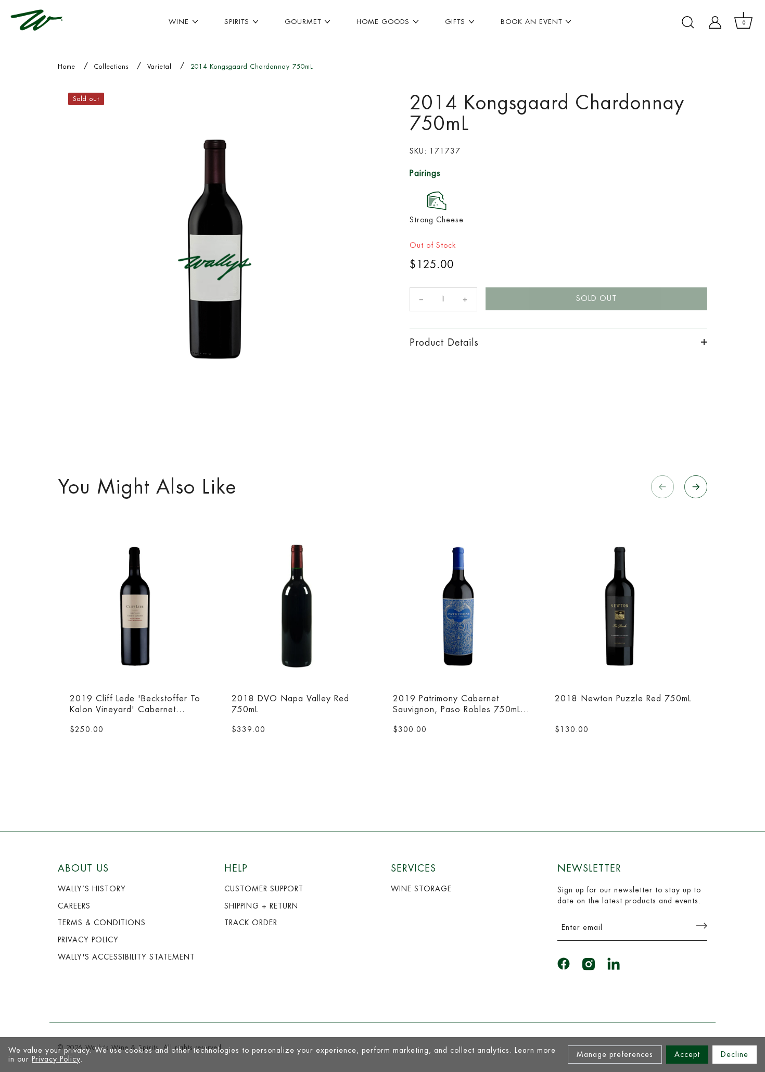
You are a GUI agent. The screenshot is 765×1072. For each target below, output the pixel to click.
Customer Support (263, 888)
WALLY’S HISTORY (92, 888)
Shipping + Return (261, 906)
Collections (111, 66)
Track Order (250, 922)
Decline (734, 1054)
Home (66, 66)
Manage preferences (615, 1054)
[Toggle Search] (688, 22)
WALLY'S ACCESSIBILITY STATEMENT (126, 957)
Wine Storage (421, 888)
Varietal (159, 66)
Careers (74, 906)
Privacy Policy (56, 1059)
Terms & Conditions (102, 922)
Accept (687, 1054)
